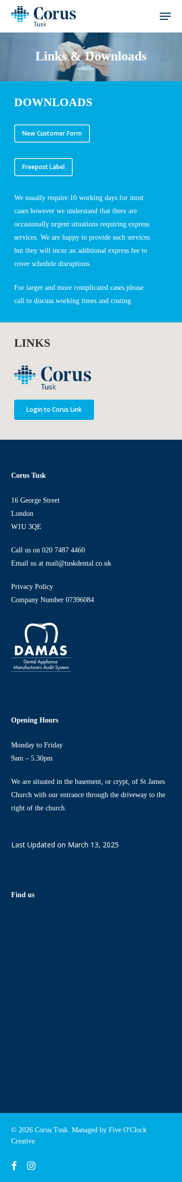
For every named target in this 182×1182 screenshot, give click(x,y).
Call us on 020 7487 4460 (48, 550)
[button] (165, 16)
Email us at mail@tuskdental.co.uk (61, 563)
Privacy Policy (32, 586)
